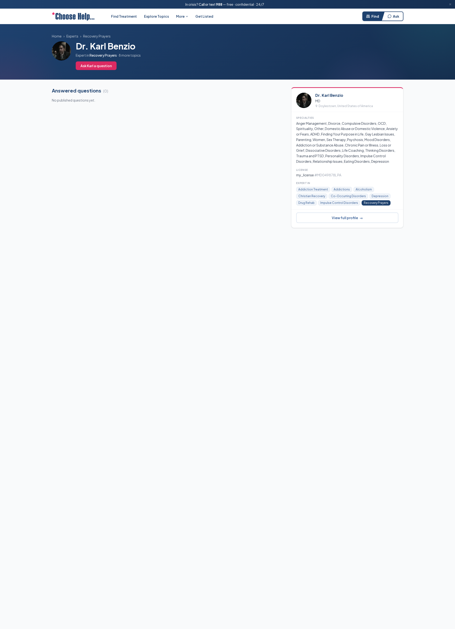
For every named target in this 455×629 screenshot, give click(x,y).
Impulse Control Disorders (339, 203)
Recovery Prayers (97, 36)
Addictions (342, 189)
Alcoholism (364, 189)
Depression (380, 196)
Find (375, 16)
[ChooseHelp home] (73, 16)
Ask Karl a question (96, 66)
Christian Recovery (311, 196)
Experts (72, 36)
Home (57, 36)
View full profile (347, 218)
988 (219, 4)
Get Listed (204, 16)
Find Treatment (124, 16)
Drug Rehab (306, 203)
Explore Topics (156, 16)
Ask (396, 16)
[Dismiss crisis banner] (450, 4)
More (180, 16)
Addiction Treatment (313, 189)
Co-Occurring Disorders (348, 196)
